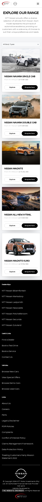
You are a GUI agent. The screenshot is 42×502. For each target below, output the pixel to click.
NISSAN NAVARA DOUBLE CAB (20, 122)
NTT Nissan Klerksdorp (12, 296)
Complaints (7, 432)
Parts (4, 415)
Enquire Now (30, 87)
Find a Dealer (8, 340)
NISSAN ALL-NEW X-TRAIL (17, 214)
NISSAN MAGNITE (13, 168)
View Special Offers (11, 377)
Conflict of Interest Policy (13, 438)
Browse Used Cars (10, 389)
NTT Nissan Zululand (11, 325)
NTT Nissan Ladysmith (12, 302)
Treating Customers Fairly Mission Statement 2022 (18, 456)
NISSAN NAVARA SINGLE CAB (19, 76)
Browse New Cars (10, 371)
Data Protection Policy (12, 449)
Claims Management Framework (17, 444)
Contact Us (7, 357)
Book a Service (9, 351)
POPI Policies (8, 426)
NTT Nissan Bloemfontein (14, 291)
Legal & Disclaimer (10, 421)
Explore (12, 87)
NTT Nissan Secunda (11, 319)
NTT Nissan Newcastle (12, 308)
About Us (6, 403)
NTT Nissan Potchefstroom (14, 314)
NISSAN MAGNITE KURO (17, 260)
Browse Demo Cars (11, 383)
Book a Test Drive (10, 345)
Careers (5, 409)
